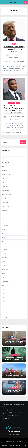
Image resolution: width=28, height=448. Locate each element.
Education (5, 202)
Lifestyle (4, 249)
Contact (24, 445)
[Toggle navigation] (2, 2)
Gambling (4, 230)
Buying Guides (6, 174)
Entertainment (6, 206)
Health (4, 238)
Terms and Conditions (8, 445)
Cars (3, 182)
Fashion (4, 218)
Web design (5, 313)
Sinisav (11, 55)
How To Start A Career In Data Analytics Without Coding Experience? (14, 392)
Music (3, 265)
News (14, 43)
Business (4, 170)
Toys (3, 297)
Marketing (5, 257)
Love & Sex (5, 253)
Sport (3, 285)
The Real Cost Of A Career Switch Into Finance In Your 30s (14, 359)
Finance (4, 222)
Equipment (5, 210)
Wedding (4, 317)
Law (3, 245)
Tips (3, 293)
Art (3, 158)
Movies (4, 261)
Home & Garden (6, 241)
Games (4, 234)
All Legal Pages (9, 441)
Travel (3, 301)
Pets (3, 277)
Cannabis (4, 178)
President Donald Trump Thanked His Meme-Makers (14, 49)
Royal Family (5, 281)
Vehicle (4, 309)
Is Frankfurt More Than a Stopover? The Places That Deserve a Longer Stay (14, 375)
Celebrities (12, 103)
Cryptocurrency (6, 194)
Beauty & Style (6, 162)
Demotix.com (14, 431)
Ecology (4, 198)
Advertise (18, 445)
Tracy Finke (9, 116)
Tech (3, 289)
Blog (3, 166)
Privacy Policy (19, 441)
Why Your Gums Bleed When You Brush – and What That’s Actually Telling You (14, 343)
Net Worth (5, 269)
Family (4, 214)
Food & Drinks (6, 226)
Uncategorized (6, 305)
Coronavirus (5, 190)
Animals (4, 155)
